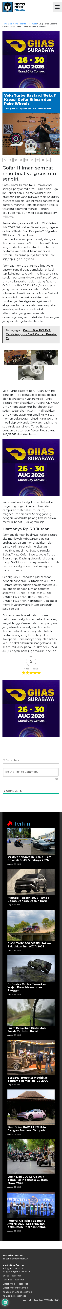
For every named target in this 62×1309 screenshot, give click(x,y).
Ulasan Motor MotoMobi (15, 1287)
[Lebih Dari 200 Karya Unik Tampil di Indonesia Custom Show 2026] (31, 1156)
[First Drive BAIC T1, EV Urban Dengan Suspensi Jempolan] (31, 1106)
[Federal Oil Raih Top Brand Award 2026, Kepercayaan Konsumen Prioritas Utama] (31, 1204)
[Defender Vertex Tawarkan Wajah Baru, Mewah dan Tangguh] (31, 968)
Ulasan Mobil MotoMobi (15, 1283)
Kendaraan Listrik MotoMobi (17, 1292)
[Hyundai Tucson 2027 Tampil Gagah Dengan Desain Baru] (31, 882)
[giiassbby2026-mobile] (31, 59)
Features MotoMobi (13, 1279)
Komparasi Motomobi (14, 1295)
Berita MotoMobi (11, 1275)
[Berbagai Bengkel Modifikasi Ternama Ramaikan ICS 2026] (31, 1057)
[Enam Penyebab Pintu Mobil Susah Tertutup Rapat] (31, 1012)
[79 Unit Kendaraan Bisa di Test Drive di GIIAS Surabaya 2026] (31, 841)
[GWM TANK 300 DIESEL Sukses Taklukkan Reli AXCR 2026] (31, 925)
